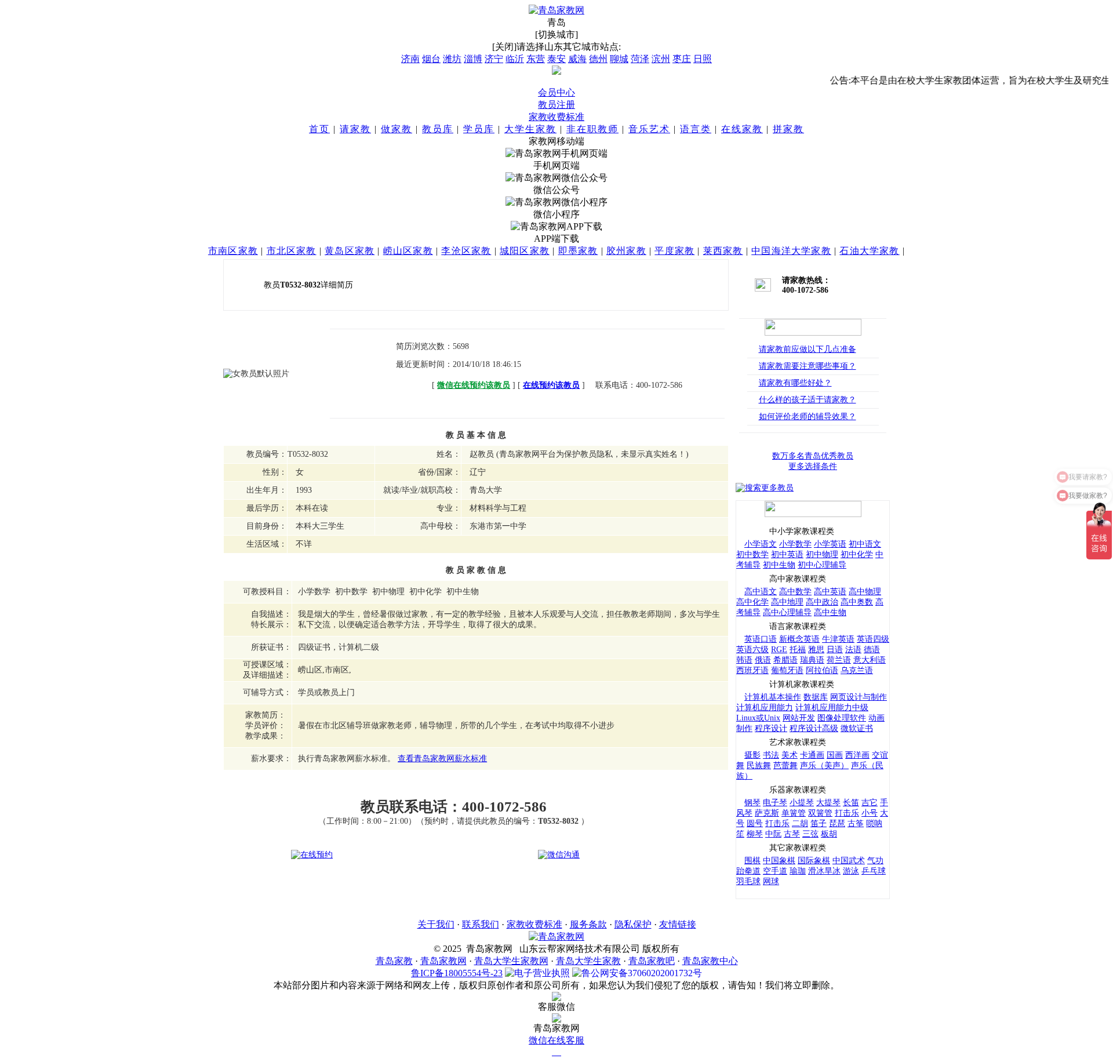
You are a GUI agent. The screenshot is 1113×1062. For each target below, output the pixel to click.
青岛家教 (394, 961)
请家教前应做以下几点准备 (807, 349)
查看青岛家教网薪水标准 (442, 758)
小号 (869, 813)
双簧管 (820, 813)
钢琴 (752, 802)
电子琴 (775, 802)
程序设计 (771, 728)
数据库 (815, 697)
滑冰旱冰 (824, 871)
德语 (872, 649)
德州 (598, 59)
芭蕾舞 (785, 765)
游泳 (851, 871)
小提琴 (802, 802)
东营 (535, 59)
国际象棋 (814, 860)
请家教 (355, 129)
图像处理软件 (841, 718)
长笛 (851, 802)
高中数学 (795, 591)
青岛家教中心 (710, 961)
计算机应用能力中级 (831, 707)
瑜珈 (798, 871)
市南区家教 (233, 251)
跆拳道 (748, 871)
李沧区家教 (466, 251)
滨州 (661, 59)
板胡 (829, 834)
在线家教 (742, 129)
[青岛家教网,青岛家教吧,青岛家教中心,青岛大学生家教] (556, 10)
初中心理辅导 (822, 565)
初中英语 (787, 554)
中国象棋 (779, 860)
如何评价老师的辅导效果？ (807, 416)
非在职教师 (592, 129)
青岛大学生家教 (588, 961)
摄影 (752, 755)
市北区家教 (292, 251)
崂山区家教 (408, 251)
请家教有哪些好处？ (795, 383)
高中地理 (787, 602)
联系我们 (480, 924)
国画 (835, 755)
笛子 (818, 823)
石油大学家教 (869, 251)
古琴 (792, 834)
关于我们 (435, 924)
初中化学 (857, 554)
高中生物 (830, 612)
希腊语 (785, 660)
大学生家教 (530, 129)
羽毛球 (748, 881)
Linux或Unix (758, 718)
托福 (798, 649)
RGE (779, 649)
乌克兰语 (857, 670)
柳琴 (755, 834)
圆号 (755, 823)
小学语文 (760, 544)
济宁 (494, 59)
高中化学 (752, 602)
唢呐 (874, 823)
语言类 (695, 129)
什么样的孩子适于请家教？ (807, 399)
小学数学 (795, 544)
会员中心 (556, 92)
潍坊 (452, 59)
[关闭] (504, 47)
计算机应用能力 (764, 707)
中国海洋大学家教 (791, 251)
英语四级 (873, 639)
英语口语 (760, 639)
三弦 (810, 834)
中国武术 (848, 860)
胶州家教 (626, 251)
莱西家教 (723, 251)
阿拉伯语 (822, 670)
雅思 (816, 649)
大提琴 (828, 802)
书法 (771, 755)
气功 (875, 860)
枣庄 (681, 59)
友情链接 (677, 924)
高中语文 (760, 591)
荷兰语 (839, 660)
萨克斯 (767, 813)
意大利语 (869, 660)
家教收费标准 (556, 117)
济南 (410, 59)
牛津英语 (838, 639)
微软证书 (857, 728)
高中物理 (865, 591)
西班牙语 (752, 670)
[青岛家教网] (556, 936)
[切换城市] (556, 34)
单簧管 (793, 813)
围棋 (752, 860)
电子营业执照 (542, 973)
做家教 (396, 129)
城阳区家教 (525, 251)
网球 (771, 881)
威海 (577, 59)
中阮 (773, 834)
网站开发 (799, 718)
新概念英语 (799, 639)
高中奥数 (857, 602)
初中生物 (779, 565)
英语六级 (752, 649)
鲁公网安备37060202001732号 (641, 973)
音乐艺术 (649, 129)
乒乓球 (873, 871)
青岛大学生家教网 (511, 961)
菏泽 (640, 59)
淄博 (473, 59)
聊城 (619, 59)
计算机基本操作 (772, 697)
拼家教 (788, 129)
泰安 (556, 59)
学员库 (478, 129)
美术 (789, 755)
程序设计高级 (814, 728)
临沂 (514, 59)
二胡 (800, 823)
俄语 (763, 660)
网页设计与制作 (858, 697)
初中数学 (752, 554)
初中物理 (822, 554)
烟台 (431, 59)
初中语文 (865, 544)
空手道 (775, 871)
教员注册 (556, 105)
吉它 (869, 802)
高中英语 (830, 591)
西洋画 (857, 755)
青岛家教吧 (651, 961)
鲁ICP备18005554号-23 (457, 973)
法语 (853, 649)
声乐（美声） (824, 765)
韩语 (744, 660)
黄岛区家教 (349, 251)
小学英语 (830, 544)
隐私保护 (633, 924)
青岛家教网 (443, 961)
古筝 (856, 823)
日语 (835, 649)
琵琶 (837, 823)
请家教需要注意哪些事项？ (807, 366)
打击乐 (847, 813)
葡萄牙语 (787, 670)
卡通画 (812, 755)
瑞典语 (812, 660)
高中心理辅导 (787, 612)
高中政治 (822, 602)
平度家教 (674, 251)
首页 (319, 129)
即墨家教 (578, 251)
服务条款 (588, 924)
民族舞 (759, 765)
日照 (702, 59)
